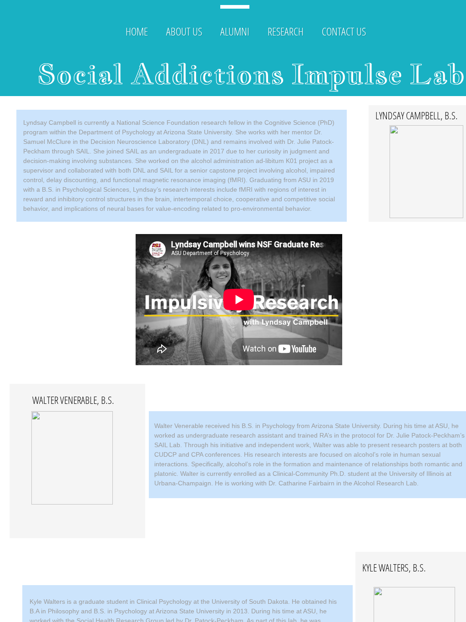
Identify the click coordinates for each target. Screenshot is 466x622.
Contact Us (344, 31)
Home (137, 31)
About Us (184, 31)
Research (286, 31)
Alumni (234, 31)
